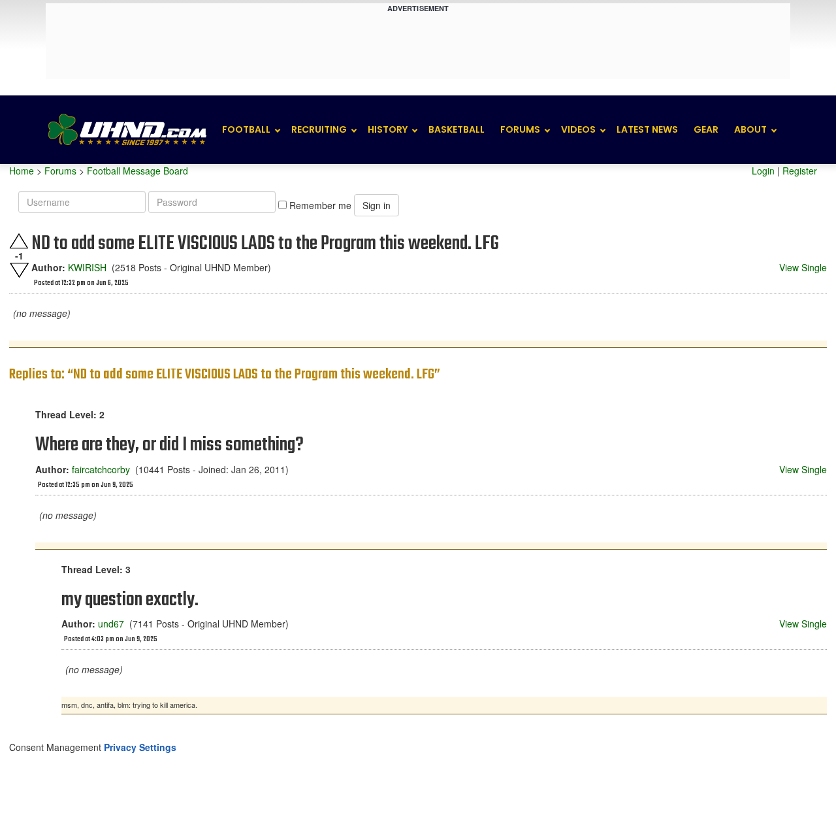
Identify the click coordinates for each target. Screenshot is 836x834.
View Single (803, 267)
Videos (578, 129)
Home (21, 170)
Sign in (376, 205)
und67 (111, 623)
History (388, 129)
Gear (706, 129)
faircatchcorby (101, 469)
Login (763, 170)
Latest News (647, 129)
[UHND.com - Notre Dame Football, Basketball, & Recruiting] (127, 129)
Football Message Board (137, 170)
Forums (520, 129)
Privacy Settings (140, 747)
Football (246, 129)
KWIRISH (87, 267)
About (750, 129)
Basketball (456, 129)
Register (799, 170)
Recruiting (319, 129)
